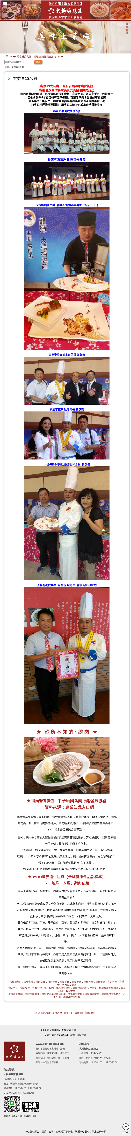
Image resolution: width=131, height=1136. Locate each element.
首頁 (7, 67)
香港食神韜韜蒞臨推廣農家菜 (83, 994)
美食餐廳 (28, 981)
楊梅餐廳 (100, 981)
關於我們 (46, 1012)
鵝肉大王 (13, 987)
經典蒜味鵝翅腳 (71, 997)
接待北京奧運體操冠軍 (54, 994)
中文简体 (107, 3)
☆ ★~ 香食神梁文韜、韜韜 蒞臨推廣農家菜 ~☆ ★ (36, 56)
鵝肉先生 (25, 987)
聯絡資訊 (90, 1012)
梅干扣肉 (49, 987)
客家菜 (65, 984)
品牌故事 (57, 1012)
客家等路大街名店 (111, 994)
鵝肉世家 (70, 991)
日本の (116, 3)
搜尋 (38, 62)
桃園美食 (40, 981)
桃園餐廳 (52, 981)
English (125, 3)
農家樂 (93, 987)
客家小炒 (37, 987)
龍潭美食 (64, 981)
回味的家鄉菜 (32, 994)
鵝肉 (74, 984)
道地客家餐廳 (15, 994)
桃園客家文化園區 (108, 987)
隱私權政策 (84, 1030)
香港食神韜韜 (80, 987)
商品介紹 (68, 1012)
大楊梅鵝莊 (15, 981)
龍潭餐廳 (76, 981)
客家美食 (112, 981)
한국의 (97, 3)
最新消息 (79, 1012)
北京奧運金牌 (63, 987)
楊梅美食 (88, 981)
